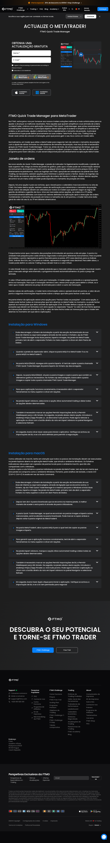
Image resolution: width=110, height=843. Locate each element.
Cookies (45, 821)
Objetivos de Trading (54, 711)
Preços (52, 697)
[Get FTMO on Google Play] (95, 811)
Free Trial (67, 650)
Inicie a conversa (17, 696)
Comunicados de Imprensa (93, 695)
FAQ (41, 9)
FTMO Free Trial (55, 700)
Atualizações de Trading (74, 723)
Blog (46, 9)
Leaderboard (73, 709)
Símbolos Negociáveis (72, 718)
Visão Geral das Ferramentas (74, 700)
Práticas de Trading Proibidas (75, 695)
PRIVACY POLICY (17, 68)
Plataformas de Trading (74, 728)
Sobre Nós (90, 702)
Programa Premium (53, 706)
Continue (90, 16)
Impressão (54, 821)
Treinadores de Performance (74, 705)
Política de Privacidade (32, 825)
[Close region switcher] (99, 16)
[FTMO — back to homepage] (7, 9)
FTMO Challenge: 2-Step (56, 721)
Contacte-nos (39, 699)
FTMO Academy (74, 732)
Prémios (89, 707)
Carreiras (90, 718)
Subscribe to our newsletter (22, 70)
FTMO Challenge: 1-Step (57, 716)
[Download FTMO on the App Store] (83, 811)
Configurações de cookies (31, 821)
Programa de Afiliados (39, 708)
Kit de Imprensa (37, 713)
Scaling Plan (54, 702)
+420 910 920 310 (17, 702)
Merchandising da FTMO (39, 718)
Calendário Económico (72, 713)
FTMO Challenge (43, 650)
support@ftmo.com (19, 699)
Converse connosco (19, 693)
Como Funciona (37, 703)
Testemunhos (91, 715)
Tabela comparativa (55, 726)
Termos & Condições (16, 825)
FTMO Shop (90, 721)
